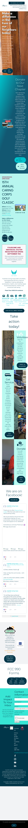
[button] (17, 212)
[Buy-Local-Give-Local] (22, 727)
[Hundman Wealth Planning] (20, 641)
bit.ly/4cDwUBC (8, 579)
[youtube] (15, 763)
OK (14, 825)
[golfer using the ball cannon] (20, 205)
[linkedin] (15, 766)
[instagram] (15, 759)
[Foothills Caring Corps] (4, 5)
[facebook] (15, 756)
